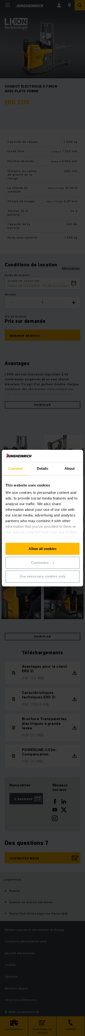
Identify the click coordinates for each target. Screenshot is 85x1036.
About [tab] (69, 468)
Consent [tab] (15, 468)
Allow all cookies (42, 549)
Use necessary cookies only (42, 577)
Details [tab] (42, 468)
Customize (40, 563)
